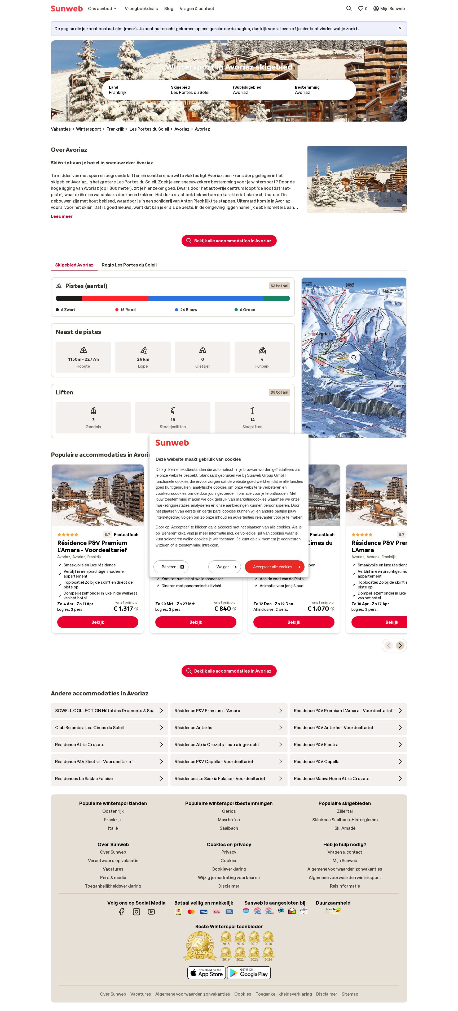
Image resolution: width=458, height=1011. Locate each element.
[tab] (74, 265)
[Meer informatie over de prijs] (136, 608)
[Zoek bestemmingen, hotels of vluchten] (349, 8)
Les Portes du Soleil (136, 181)
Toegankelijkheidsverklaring (113, 886)
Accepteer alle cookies (272, 567)
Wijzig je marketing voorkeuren (229, 877)
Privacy (229, 852)
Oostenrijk (113, 811)
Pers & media (113, 877)
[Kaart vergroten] (354, 358)
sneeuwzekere (195, 181)
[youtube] (151, 914)
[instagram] (136, 914)
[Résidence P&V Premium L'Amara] (392, 549)
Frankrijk (113, 819)
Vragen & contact (345, 852)
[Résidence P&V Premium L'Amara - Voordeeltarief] (98, 549)
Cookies (229, 860)
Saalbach (229, 828)
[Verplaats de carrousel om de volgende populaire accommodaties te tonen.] (400, 645)
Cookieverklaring (229, 869)
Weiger (223, 567)
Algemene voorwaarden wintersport (345, 877)
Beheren (169, 567)
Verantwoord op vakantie (113, 860)
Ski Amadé (344, 828)
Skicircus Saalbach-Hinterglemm (345, 819)
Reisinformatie (345, 886)
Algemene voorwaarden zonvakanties (344, 869)
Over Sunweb (113, 852)
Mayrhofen (229, 819)
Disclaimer (229, 886)
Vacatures (113, 869)
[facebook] (121, 914)
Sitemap (350, 994)
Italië (113, 828)
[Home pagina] (67, 8)
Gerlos (229, 811)
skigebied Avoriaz (68, 181)
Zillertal (345, 811)
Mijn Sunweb (345, 860)
